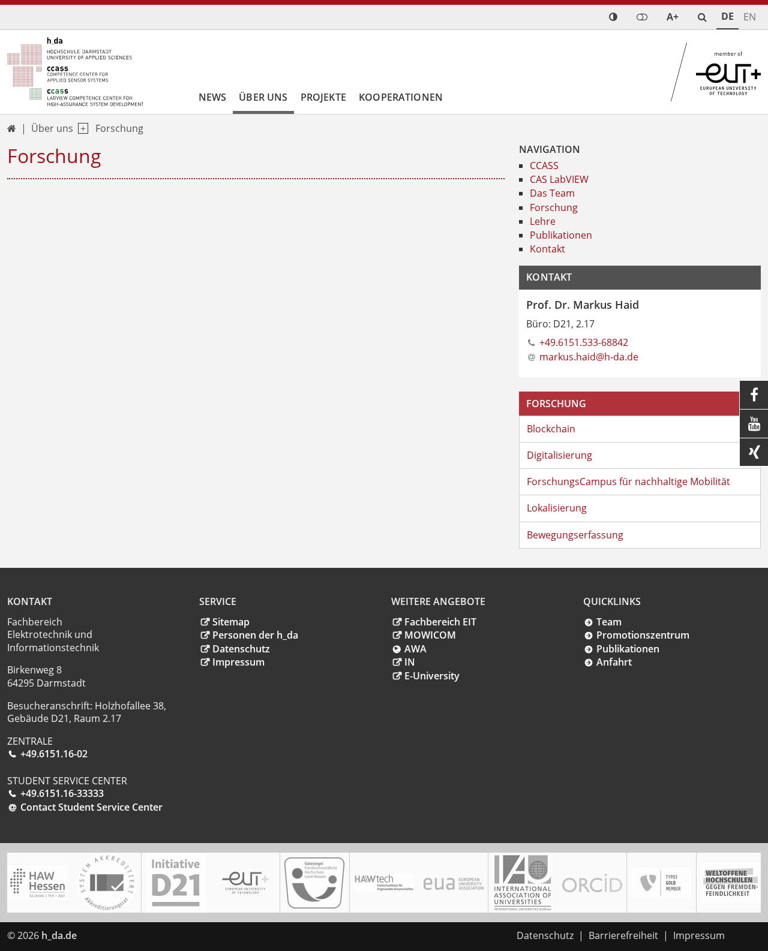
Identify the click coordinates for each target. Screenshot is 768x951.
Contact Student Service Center (91, 807)
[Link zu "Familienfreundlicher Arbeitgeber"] (314, 882)
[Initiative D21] (176, 883)
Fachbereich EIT (440, 621)
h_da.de (59, 935)
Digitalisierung (559, 455)
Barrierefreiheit (623, 935)
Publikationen (627, 648)
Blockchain (551, 428)
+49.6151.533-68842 (583, 342)
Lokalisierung (557, 507)
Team (609, 621)
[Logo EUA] (454, 883)
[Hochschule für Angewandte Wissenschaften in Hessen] (37, 882)
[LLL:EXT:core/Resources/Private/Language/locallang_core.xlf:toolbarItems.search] (702, 17)
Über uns (263, 97)
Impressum (238, 662)
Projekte (323, 97)
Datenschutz (241, 648)
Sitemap (231, 621)
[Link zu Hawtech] (384, 883)
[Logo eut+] (245, 883)
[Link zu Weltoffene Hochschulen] (731, 883)
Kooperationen (401, 97)
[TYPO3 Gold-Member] (661, 883)
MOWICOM (430, 635)
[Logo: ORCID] (592, 883)
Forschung (119, 128)
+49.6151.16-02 (54, 753)
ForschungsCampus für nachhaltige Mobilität (628, 481)
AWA (415, 648)
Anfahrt (614, 662)
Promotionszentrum (642, 635)
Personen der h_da (255, 635)
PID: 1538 (105, 935)
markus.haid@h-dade (588, 356)
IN (409, 662)
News (213, 97)
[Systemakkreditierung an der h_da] (107, 883)
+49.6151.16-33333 (62, 793)
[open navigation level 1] (80, 129)
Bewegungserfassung (575, 534)
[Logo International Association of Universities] (523, 882)
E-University (432, 675)
